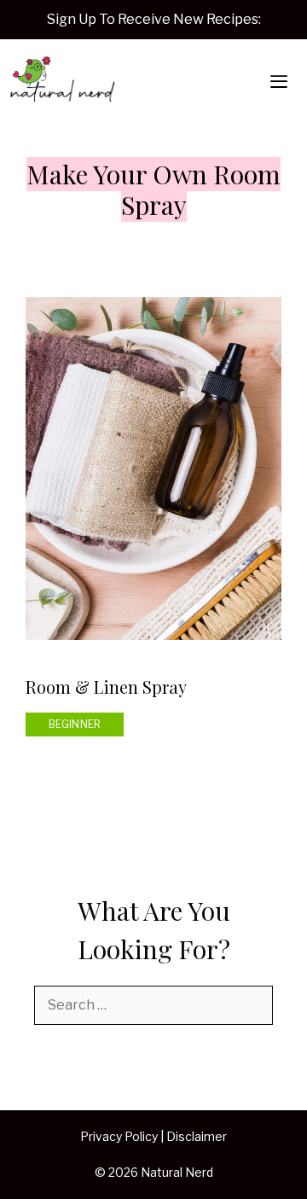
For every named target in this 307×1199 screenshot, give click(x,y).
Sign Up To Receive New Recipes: (154, 19)
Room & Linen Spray (106, 686)
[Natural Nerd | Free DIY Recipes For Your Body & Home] (62, 82)
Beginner (75, 724)
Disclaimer (196, 1136)
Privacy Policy (119, 1136)
